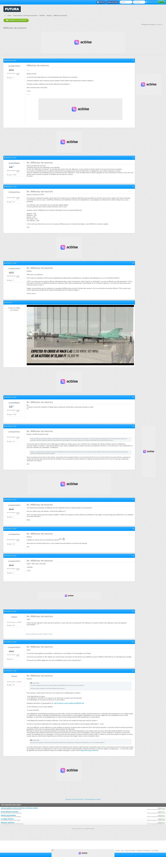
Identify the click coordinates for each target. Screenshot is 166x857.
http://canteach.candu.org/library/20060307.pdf (69, 703)
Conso (122, 850)
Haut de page (154, 850)
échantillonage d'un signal (92, 799)
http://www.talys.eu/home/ (89, 750)
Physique (49, 15)
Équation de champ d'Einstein (74, 799)
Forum (9, 15)
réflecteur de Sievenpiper (8, 815)
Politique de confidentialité (143, 850)
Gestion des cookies (130, 850)
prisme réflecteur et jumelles (9, 811)
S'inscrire (101, 2)
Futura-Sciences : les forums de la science (25, 15)
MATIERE (42, 15)
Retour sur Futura (112, 2)
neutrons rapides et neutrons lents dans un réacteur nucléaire (19, 808)
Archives (117, 850)
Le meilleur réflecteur (7, 819)
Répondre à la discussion (16, 20)
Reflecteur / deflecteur (7, 822)
